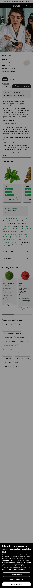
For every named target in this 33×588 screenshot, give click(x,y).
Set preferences (17, 574)
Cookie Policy (21, 569)
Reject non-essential (16, 579)
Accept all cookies (16, 584)
